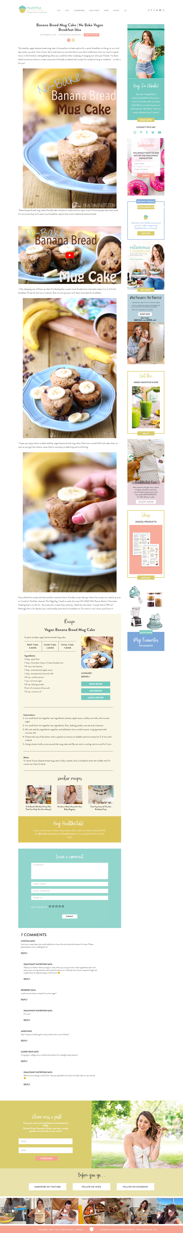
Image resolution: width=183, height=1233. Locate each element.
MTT (155, 1230)
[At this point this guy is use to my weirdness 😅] (170, 1211)
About (116, 10)
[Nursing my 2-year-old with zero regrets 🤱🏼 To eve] (65, 1211)
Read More (146, 120)
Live (67, 10)
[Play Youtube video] (69, 255)
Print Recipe (95, 684)
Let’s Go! (145, 233)
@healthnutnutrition (47, 833)
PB (69, 40)
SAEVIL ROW (147, 1230)
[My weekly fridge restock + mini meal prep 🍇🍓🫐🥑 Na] (39, 1211)
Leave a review (96, 697)
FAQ (57, 1230)
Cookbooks (79, 10)
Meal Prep (94, 10)
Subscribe (42, 1230)
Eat (59, 10)
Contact (79, 1230)
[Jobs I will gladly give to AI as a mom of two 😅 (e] (144, 1211)
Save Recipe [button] (96, 690)
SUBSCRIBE (46, 1158)
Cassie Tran (27, 1051)
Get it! (146, 433)
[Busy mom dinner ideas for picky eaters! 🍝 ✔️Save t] (13, 1211)
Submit (146, 175)
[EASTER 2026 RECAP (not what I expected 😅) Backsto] (118, 1211)
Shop (106, 10)
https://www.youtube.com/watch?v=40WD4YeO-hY (145, 207)
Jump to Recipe (91, 34)
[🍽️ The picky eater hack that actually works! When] (91, 1211)
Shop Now (146, 632)
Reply (24, 953)
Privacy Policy (67, 1230)
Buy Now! (146, 290)
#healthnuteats (68, 833)
